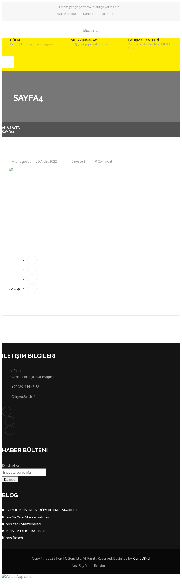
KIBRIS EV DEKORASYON (24, 530)
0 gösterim (79, 161)
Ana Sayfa (11, 128)
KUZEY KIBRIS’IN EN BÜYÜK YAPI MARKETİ (40, 510)
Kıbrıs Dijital (141, 558)
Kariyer (88, 14)
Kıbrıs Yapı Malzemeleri (21, 524)
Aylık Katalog (66, 14)
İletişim (99, 566)
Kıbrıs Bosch (12, 537)
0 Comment (103, 161)
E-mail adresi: (11, 465)
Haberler (107, 14)
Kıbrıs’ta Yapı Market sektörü (26, 517)
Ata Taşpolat (21, 161)
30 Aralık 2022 (46, 161)
